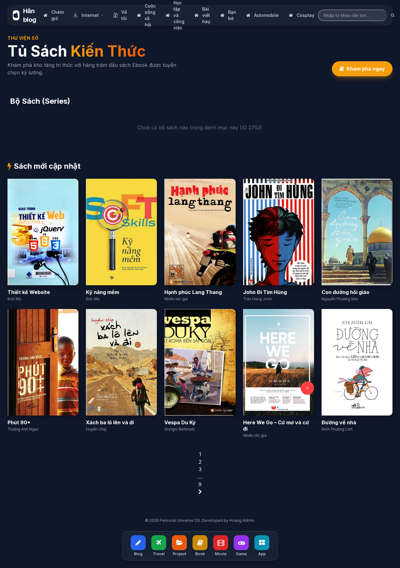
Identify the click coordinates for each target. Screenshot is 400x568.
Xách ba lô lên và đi (110, 422)
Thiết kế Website (29, 292)
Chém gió (57, 15)
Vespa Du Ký (180, 422)
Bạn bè (232, 15)
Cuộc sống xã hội (150, 15)
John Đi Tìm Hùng (265, 292)
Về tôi (124, 15)
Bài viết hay (206, 15)
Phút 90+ (19, 422)
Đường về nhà (339, 422)
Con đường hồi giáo (345, 292)
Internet (90, 15)
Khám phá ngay (366, 69)
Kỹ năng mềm (102, 292)
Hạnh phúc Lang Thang (193, 292)
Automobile (266, 15)
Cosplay (305, 15)
